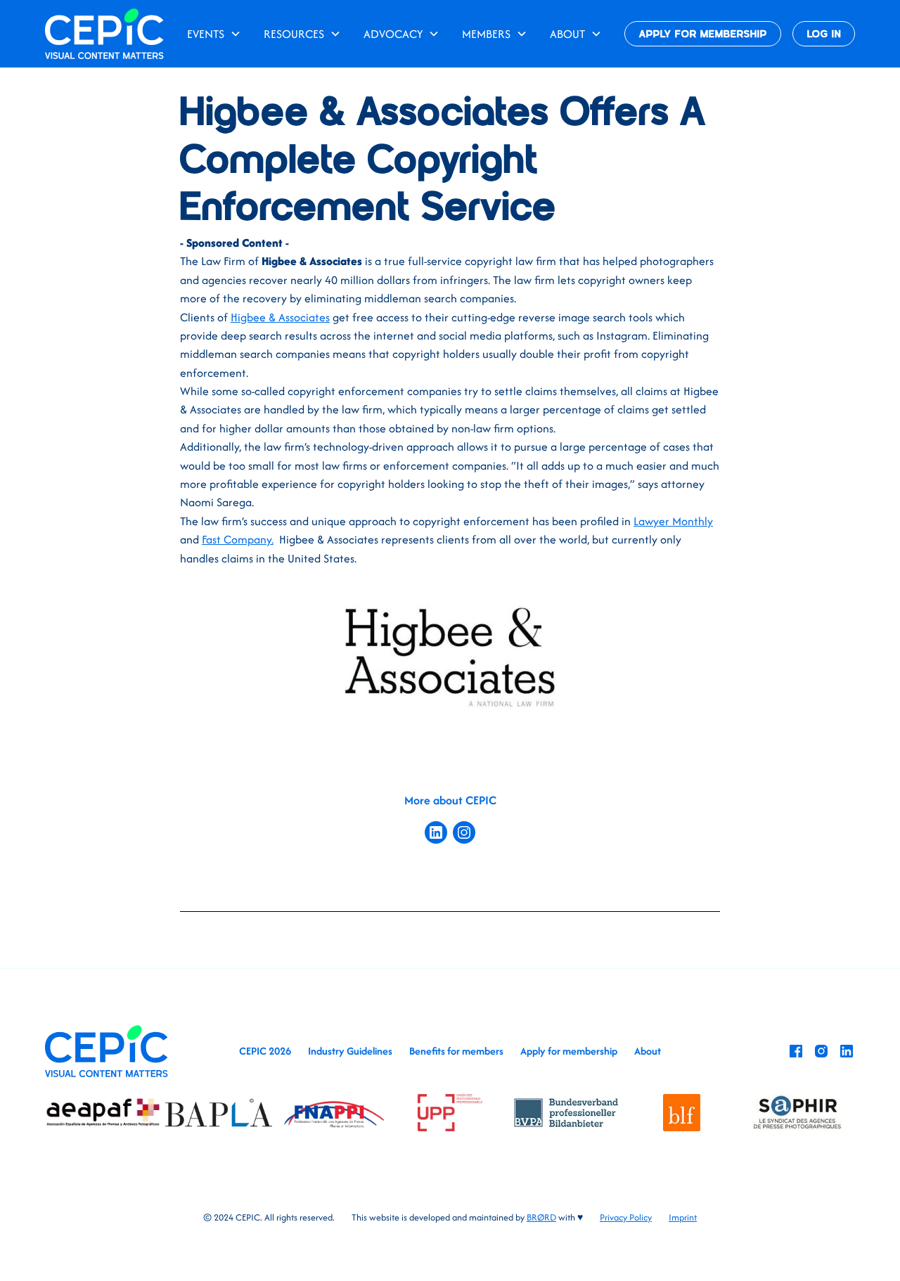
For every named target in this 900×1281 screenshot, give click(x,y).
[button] (214, 34)
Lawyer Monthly (673, 521)
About (647, 1050)
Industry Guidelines (350, 1050)
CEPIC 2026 (265, 1050)
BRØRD (541, 1217)
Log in (824, 35)
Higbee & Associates (280, 317)
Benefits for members (456, 1050)
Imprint (683, 1217)
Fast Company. (238, 539)
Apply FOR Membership (703, 35)
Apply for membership (568, 1050)
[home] (104, 33)
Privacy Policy (626, 1217)
